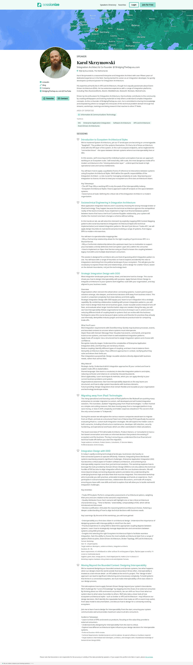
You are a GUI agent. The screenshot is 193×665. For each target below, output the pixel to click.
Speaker (81, 56)
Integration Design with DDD (95, 450)
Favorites (122, 5)
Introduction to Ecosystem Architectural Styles (104, 139)
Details (32, 663)
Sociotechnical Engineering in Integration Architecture (108, 202)
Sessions (82, 133)
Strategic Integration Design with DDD (100, 273)
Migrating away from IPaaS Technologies (101, 395)
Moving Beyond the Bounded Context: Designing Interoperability (113, 565)
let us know (149, 657)
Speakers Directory (108, 5)
